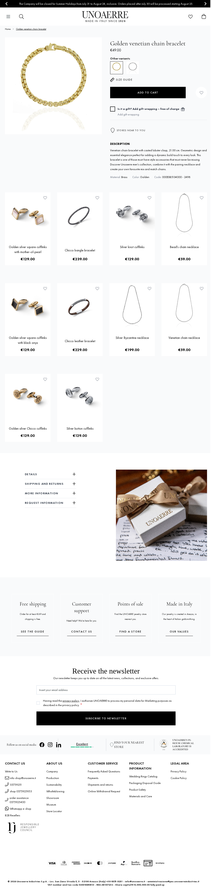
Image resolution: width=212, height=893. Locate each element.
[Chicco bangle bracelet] (80, 215)
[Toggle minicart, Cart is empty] (203, 16)
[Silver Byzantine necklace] (132, 306)
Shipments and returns (100, 784)
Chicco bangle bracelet (80, 250)
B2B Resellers (12, 815)
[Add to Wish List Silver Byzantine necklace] (149, 288)
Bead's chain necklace (184, 247)
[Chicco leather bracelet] (80, 306)
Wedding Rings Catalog (143, 776)
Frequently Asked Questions (104, 771)
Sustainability (54, 784)
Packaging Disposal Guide (145, 783)
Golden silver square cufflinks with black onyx (28, 340)
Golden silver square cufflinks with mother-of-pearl (28, 249)
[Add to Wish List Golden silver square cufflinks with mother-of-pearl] (45, 197)
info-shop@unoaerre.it (23, 778)
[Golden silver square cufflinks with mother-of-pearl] (28, 215)
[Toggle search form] (21, 16)
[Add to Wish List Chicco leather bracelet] (97, 288)
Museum (51, 804)
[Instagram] (50, 744)
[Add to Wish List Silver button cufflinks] (97, 379)
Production (52, 778)
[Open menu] (8, 16)
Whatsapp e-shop (20, 809)
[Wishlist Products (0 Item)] (190, 16)
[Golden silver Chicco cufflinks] (28, 396)
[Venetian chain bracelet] (132, 67)
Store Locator (54, 811)
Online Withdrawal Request (104, 791)
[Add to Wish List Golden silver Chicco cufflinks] (45, 379)
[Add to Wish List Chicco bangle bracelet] (97, 197)
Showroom (52, 798)
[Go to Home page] (106, 16)
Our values (179, 631)
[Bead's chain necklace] (184, 215)
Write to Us (11, 771)
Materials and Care (140, 796)
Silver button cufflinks (80, 428)
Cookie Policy (179, 778)
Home (8, 29)
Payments (93, 778)
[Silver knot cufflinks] (132, 215)
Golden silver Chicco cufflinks (28, 428)
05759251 (16, 784)
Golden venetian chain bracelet (31, 29)
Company (52, 771)
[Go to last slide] (6, 4)
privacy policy (71, 701)
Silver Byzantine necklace (132, 338)
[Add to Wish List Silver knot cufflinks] (149, 197)
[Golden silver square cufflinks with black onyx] (28, 306)
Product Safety (137, 789)
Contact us (81, 631)
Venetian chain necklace (184, 338)
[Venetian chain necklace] (184, 306)
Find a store (130, 631)
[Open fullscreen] (53, 85)
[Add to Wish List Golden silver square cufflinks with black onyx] (45, 288)
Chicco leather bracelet (80, 341)
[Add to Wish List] (201, 92)
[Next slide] (205, 4)
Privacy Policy (178, 771)
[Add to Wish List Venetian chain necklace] (201, 288)
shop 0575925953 (21, 791)
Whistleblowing (55, 791)
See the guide (33, 631)
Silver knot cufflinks (132, 247)
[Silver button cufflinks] (80, 396)
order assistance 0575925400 (19, 800)
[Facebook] (42, 744)
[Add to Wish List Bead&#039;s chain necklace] (201, 197)
